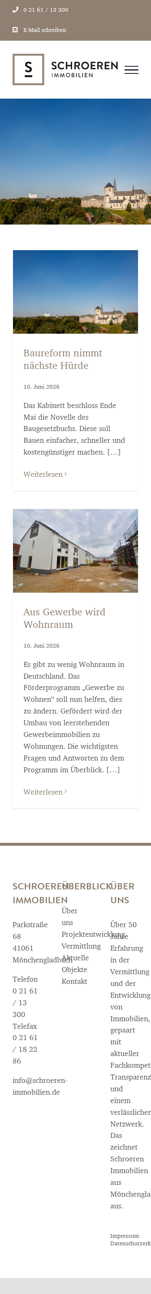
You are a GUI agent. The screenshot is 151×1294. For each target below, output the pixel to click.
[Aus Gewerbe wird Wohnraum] (75, 551)
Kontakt (74, 981)
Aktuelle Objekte (75, 963)
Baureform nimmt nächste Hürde (62, 359)
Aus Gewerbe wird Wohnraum (64, 618)
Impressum (124, 1235)
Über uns (70, 916)
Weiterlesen (42, 474)
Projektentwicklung (76, 934)
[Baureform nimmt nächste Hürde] (75, 292)
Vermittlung (76, 946)
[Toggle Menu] (131, 70)
